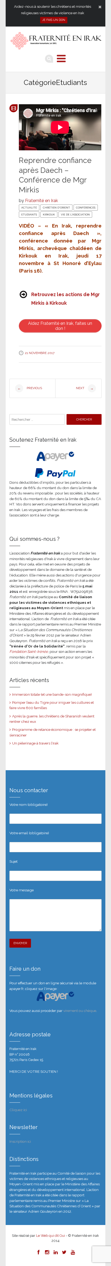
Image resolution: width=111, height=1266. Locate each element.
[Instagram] (47, 1252)
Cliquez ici (18, 1110)
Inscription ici (20, 1141)
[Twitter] (64, 1252)
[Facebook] (38, 1252)
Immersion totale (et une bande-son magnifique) (52, 694)
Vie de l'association (75, 214)
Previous (30, 388)
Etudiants (29, 214)
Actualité (29, 207)
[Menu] (61, 59)
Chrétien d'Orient (56, 207)
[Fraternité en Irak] (55, 41)
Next (84, 388)
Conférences (85, 207)
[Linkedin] (55, 1252)
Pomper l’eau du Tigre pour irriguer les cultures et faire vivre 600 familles (51, 705)
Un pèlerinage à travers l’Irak (35, 743)
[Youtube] (72, 1252)
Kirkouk (49, 214)
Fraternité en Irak (41, 200)
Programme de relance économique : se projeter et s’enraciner (52, 732)
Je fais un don (53, 20)
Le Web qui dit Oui (50, 1236)
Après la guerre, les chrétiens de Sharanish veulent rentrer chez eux (51, 719)
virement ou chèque (79, 1010)
